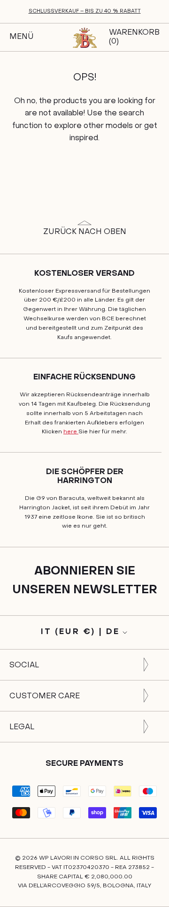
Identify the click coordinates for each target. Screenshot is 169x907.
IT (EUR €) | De (80, 632)
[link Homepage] (84, 37)
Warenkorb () (134, 37)
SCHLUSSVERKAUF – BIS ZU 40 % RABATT (85, 11)
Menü (21, 37)
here (70, 432)
